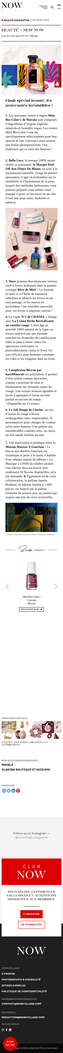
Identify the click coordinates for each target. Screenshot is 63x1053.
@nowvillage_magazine (31, 837)
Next (55, 587)
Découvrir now (30, 609)
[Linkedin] (13, 791)
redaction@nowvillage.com (23, 1017)
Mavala (7, 765)
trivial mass (51, 1048)
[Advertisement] (31, 656)
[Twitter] (9, 791)
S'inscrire (31, 914)
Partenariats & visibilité (21, 979)
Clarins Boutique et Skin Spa (26, 769)
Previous (7, 587)
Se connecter (31, 924)
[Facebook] (4, 791)
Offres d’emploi (14, 985)
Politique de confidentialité (24, 991)
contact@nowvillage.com (21, 1003)
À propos (8, 973)
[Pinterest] (18, 791)
